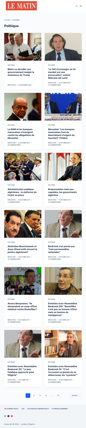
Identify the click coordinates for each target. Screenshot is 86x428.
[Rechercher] (76, 6)
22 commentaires (54, 382)
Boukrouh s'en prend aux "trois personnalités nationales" (61, 249)
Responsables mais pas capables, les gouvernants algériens (62, 192)
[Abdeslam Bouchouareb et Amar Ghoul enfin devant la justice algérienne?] (22, 224)
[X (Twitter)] (8, 416)
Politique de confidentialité (38, 409)
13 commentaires (54, 85)
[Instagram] (12, 416)
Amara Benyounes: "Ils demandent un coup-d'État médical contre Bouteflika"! (22, 306)
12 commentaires (54, 259)
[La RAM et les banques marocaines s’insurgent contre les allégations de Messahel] (22, 107)
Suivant (75, 395)
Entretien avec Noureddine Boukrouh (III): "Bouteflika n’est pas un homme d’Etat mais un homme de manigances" (62, 309)
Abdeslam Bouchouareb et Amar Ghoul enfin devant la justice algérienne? (22, 249)
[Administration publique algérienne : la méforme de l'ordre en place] (22, 167)
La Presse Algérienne (60, 409)
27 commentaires (14, 382)
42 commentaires (14, 145)
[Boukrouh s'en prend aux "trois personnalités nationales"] (63, 224)
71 (58, 395)
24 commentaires (54, 322)
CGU (23, 409)
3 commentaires (14, 202)
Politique (11, 65)
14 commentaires (14, 259)
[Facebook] (5, 416)
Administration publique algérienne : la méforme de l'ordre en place (22, 192)
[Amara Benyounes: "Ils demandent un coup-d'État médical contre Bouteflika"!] (22, 281)
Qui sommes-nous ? (11, 409)
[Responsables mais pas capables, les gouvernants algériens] (63, 167)
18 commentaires (14, 322)
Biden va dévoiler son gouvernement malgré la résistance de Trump (21, 72)
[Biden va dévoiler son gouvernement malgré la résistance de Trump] (22, 47)
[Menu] (81, 6)
